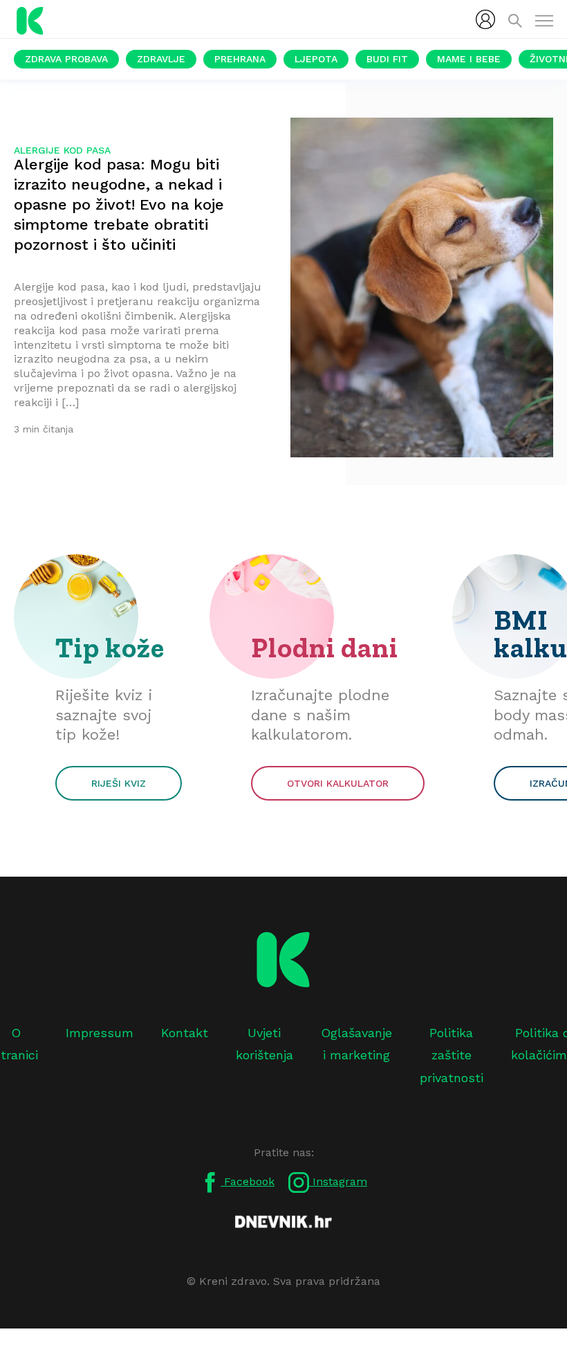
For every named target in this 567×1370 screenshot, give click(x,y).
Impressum (99, 1032)
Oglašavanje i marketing (356, 1043)
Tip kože (110, 647)
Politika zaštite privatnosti (451, 1055)
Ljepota (316, 58)
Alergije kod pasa (62, 150)
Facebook (248, 1181)
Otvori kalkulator (338, 783)
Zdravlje (161, 58)
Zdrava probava (66, 58)
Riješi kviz (118, 783)
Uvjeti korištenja (264, 1043)
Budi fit (387, 58)
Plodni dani (324, 647)
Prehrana (240, 58)
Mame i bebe (469, 58)
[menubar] (485, 19)
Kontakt (184, 1032)
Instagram (338, 1181)
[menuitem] (485, 19)
